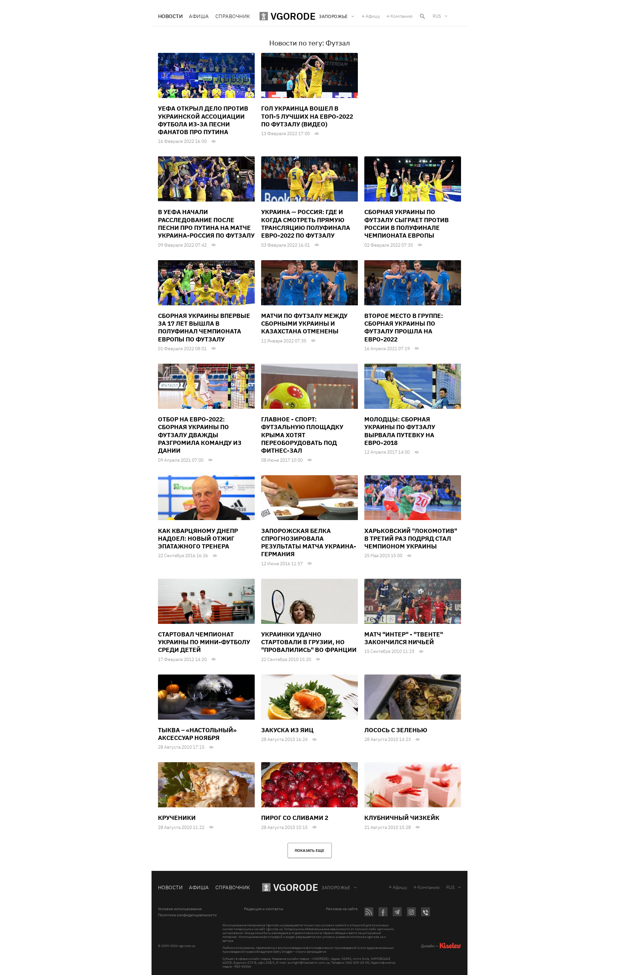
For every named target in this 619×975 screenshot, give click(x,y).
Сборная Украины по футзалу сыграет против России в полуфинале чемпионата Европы (406, 223)
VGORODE (295, 887)
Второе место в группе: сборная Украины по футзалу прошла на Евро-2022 (403, 327)
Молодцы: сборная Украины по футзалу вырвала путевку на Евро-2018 (399, 431)
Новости (170, 16)
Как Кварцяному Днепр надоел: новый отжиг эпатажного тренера (198, 538)
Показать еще (309, 850)
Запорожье (335, 887)
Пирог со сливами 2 (294, 818)
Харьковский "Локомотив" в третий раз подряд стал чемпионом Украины (410, 538)
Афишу (373, 16)
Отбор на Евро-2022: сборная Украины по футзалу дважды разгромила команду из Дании (199, 434)
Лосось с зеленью (395, 730)
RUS (437, 16)
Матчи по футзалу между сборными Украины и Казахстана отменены (304, 323)
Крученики (177, 818)
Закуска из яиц (287, 730)
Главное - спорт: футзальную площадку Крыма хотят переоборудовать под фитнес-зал (302, 434)
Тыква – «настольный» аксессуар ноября (197, 734)
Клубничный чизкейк (401, 818)
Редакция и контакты (263, 909)
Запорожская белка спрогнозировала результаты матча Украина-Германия (308, 542)
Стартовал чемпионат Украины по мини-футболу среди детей (204, 642)
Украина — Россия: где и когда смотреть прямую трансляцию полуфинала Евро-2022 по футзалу (305, 223)
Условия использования (179, 909)
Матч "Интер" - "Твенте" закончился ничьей (403, 638)
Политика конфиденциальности (187, 915)
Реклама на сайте (342, 909)
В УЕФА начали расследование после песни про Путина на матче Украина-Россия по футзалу (206, 223)
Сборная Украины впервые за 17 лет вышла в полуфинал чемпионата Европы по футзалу (204, 327)
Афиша (199, 16)
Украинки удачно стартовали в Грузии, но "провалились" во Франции (309, 642)
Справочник (232, 16)
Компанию (401, 16)
